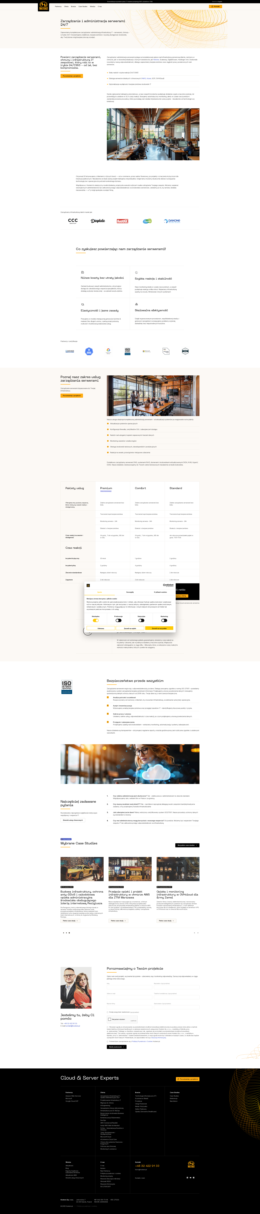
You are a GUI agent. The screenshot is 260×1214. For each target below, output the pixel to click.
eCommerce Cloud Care (108, 1139)
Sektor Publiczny (141, 1109)
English (217, 1)
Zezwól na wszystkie (159, 628)
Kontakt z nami (140, 1178)
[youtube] (190, 1177)
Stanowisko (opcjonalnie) (162, 1003)
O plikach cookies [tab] (160, 592)
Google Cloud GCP (72, 1101)
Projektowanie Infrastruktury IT (110, 1100)
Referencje (173, 1098)
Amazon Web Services (73, 1096)
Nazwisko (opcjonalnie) (162, 983)
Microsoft (69, 1098)
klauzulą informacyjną (159, 1037)
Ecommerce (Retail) (141, 1098)
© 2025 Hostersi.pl (67, 1206)
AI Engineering (105, 1105)
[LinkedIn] (187, 1177)
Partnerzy (58, 6)
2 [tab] (66, 932)
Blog (67, 1168)
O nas (100, 6)
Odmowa (101, 628)
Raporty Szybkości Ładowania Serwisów (73, 1171)
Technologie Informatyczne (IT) (146, 1096)
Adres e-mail (111, 993)
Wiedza (92, 6)
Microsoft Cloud (105, 1137)
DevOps (103, 1120)
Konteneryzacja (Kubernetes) (110, 1118)
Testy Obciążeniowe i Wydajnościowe (107, 1133)
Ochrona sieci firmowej (108, 1146)
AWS (144, 78)
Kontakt (217, 6)
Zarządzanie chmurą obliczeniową (112, 1108)
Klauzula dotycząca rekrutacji (110, 1179)
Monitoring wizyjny (106, 1176)
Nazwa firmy (111, 1003)
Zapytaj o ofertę (180, 596)
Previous (194, 932)
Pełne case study (69, 921)
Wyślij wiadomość (115, 1047)
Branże (73, 6)
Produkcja (138, 1101)
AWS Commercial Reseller (109, 1123)
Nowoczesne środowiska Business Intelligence (112, 1114)
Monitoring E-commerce (108, 1149)
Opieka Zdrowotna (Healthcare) (146, 1111)
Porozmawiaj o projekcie (72, 76)
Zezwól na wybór (130, 628)
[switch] (118, 620)
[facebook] (193, 1177)
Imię (108, 983)
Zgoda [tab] (99, 592)
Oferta (66, 6)
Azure (149, 78)
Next (197, 932)
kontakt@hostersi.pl (73, 1026)
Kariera (102, 1168)
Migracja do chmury (107, 1103)
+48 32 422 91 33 (70, 1023)
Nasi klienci (173, 1101)
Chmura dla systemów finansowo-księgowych (111, 1143)
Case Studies (83, 6)
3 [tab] (69, 932)
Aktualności (69, 1165)
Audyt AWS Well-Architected (109, 1125)
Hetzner (156, 60)
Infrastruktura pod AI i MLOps (110, 1111)
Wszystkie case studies (186, 845)
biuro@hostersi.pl (141, 1169)
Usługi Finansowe (141, 1104)
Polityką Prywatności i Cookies (142, 1041)
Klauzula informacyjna (107, 1184)
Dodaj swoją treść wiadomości (124, 1012)
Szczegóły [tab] (130, 592)
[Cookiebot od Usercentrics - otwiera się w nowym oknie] (164, 585)
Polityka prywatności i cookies (110, 1173)
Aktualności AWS (71, 1175)
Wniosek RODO (105, 1181)
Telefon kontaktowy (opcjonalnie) (165, 993)
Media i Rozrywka (141, 1106)
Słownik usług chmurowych (73, 820)
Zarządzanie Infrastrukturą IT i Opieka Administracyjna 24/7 (110, 1097)
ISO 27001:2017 (105, 1186)
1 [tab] (63, 932)
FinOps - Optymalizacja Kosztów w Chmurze (112, 1129)
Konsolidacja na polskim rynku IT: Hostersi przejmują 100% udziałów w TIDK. (130, 1)
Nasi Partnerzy (105, 1171)
